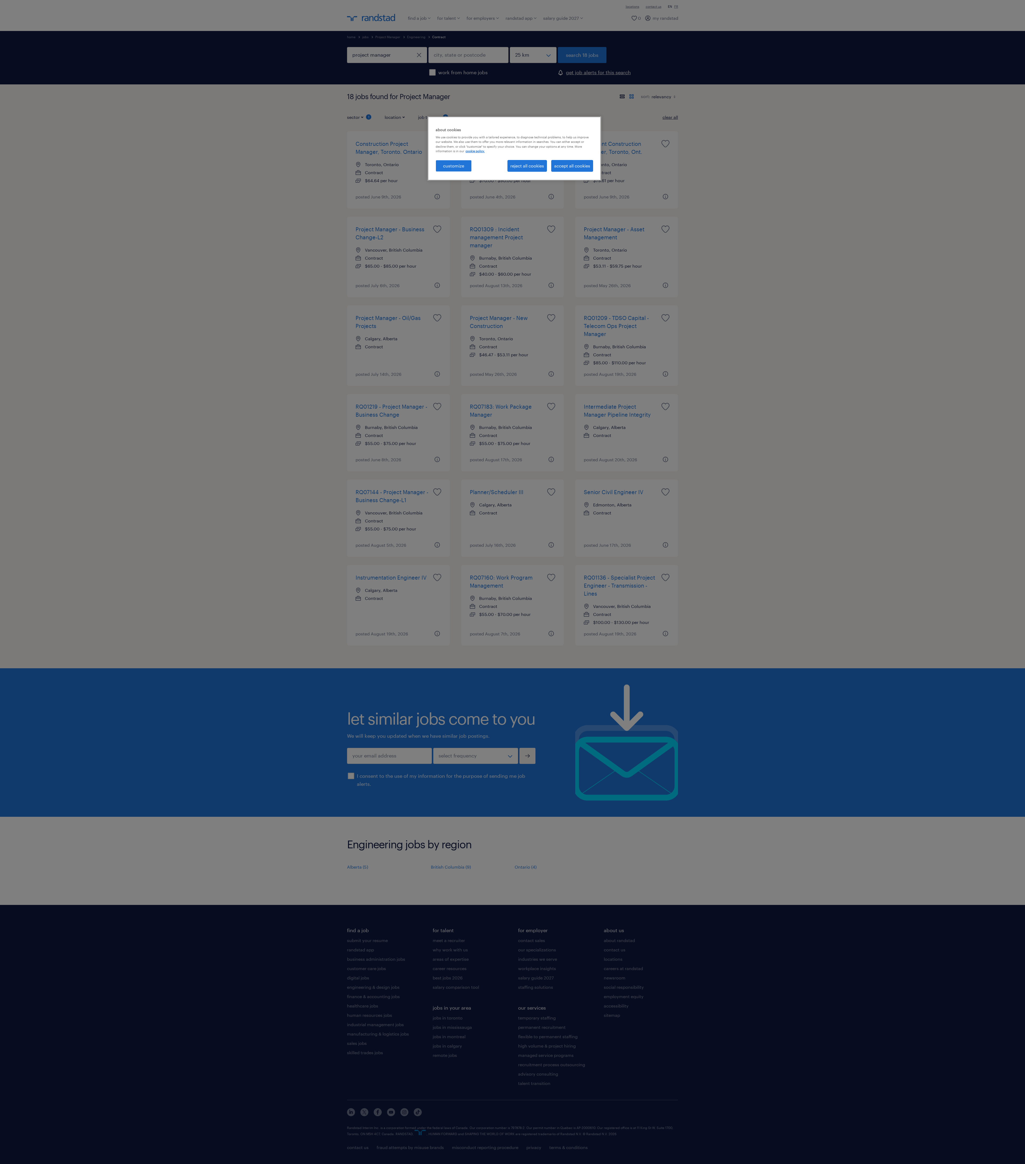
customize (453, 165)
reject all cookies (527, 165)
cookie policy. (475, 151)
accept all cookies (572, 165)
